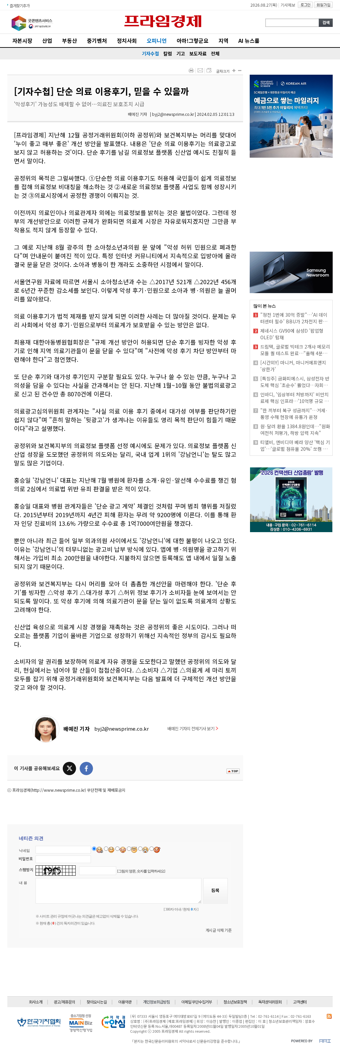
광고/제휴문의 (64, 1002)
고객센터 (299, 1002)
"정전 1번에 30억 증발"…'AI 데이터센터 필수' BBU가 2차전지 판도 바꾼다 (293, 318)
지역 (223, 40)
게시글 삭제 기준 (219, 930)
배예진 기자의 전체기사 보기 (190, 728)
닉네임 (24, 850)
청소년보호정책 (235, 1002)
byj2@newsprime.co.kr (121, 728)
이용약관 (124, 1002)
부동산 (69, 40)
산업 (47, 40)
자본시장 (22, 40)
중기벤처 (97, 40)
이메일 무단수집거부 (196, 1002)
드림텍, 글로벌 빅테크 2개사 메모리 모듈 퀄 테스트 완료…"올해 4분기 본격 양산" (295, 350)
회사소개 (35, 1002)
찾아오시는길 (97, 1002)
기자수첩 (150, 53)
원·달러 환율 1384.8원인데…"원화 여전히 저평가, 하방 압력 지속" (295, 429)
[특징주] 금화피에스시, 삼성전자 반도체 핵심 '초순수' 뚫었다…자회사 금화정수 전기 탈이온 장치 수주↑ (294, 381)
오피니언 (157, 40)
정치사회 (127, 40)
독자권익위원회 (270, 1002)
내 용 (23, 883)
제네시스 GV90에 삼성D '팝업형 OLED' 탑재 (291, 334)
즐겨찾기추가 (20, 5)
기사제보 (288, 5)
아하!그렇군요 (193, 40)
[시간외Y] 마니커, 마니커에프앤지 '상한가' (293, 365)
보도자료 (198, 53)
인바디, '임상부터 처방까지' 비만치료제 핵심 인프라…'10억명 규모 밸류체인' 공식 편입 (294, 397)
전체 (215, 53)
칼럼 (167, 53)
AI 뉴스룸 (249, 40)
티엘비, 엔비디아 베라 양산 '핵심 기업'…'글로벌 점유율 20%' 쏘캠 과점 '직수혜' (295, 445)
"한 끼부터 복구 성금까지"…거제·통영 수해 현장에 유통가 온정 (294, 413)
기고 (180, 53)
